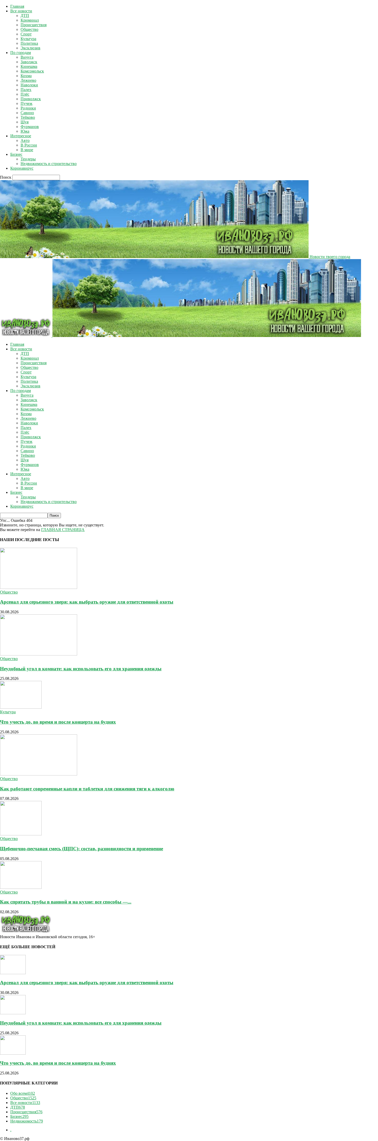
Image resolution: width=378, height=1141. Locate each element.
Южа (25, 131)
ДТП (25, 15)
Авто (25, 140)
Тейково (28, 117)
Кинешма (29, 66)
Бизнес (16, 154)
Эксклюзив (30, 48)
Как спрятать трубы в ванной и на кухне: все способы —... (65, 902)
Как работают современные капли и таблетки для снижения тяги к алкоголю (87, 788)
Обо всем (22, 1093)
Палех (26, 89)
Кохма (26, 76)
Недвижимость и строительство (49, 163)
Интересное (20, 136)
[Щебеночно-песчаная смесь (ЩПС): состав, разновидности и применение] (21, 834)
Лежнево (28, 80)
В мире (27, 150)
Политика (29, 43)
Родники (28, 108)
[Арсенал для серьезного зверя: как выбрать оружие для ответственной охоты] (38, 587)
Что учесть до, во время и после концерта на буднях (58, 722)
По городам (20, 52)
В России (29, 145)
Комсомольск (32, 71)
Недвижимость (26, 1121)
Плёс (25, 94)
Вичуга (27, 57)
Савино (27, 113)
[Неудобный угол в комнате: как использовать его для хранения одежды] (38, 654)
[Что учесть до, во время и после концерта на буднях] (21, 707)
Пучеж (26, 103)
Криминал (30, 20)
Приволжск (31, 99)
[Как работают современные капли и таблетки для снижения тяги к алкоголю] (38, 774)
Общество (29, 29)
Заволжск (29, 62)
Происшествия (34, 25)
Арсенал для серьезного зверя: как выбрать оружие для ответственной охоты (86, 602)
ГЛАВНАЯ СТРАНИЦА (63, 529)
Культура (28, 38)
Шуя (25, 122)
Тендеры (28, 159)
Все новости (21, 11)
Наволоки (29, 85)
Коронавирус (21, 168)
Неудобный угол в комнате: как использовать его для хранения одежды (80, 668)
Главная (17, 6)
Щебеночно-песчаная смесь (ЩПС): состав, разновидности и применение (81, 848)
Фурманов (30, 126)
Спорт (26, 34)
